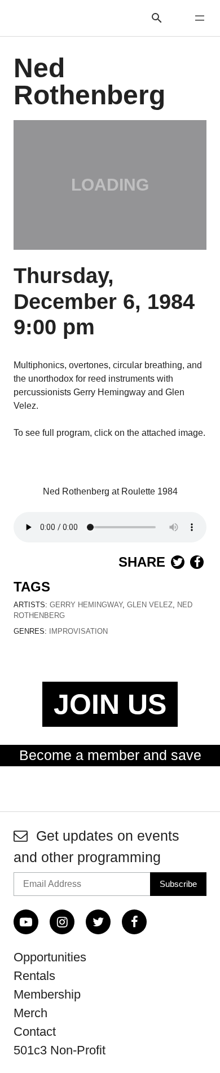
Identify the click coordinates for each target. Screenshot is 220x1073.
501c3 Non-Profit (59, 1050)
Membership (47, 994)
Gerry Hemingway (86, 604)
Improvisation (78, 631)
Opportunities (50, 957)
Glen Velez (150, 604)
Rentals (34, 976)
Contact (35, 1032)
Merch (30, 1013)
